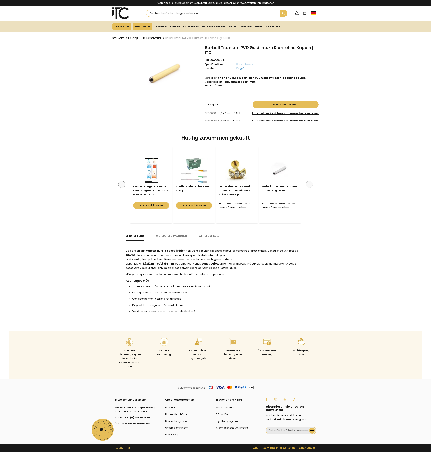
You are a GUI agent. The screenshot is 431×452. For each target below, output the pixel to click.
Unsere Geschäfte (176, 414)
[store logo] (125, 13)
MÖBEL (233, 26)
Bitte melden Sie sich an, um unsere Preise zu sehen (285, 113)
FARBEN (175, 26)
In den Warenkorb (284, 104)
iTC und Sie (222, 414)
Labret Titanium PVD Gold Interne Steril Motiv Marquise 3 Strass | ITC (235, 190)
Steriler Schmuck (151, 38)
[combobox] (216, 13)
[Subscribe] (312, 431)
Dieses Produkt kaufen (151, 205)
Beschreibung (135, 236)
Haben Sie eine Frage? (245, 66)
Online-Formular (139, 423)
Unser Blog (171, 434)
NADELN (161, 26)
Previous (121, 184)
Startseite (118, 38)
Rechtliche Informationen (278, 448)
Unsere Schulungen (176, 427)
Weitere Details (209, 236)
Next (309, 184)
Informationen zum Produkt (232, 427)
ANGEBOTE (273, 26)
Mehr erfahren (214, 85)
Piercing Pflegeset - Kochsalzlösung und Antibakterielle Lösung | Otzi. (151, 190)
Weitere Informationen (260, 3)
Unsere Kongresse (176, 421)
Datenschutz (306, 448)
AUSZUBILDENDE (251, 26)
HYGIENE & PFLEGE (213, 26)
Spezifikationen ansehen (215, 66)
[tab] (135, 237)
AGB (255, 448)
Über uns (170, 407)
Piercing (133, 38)
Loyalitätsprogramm (228, 421)
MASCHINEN (191, 26)
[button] (315, 16)
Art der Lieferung (225, 407)
